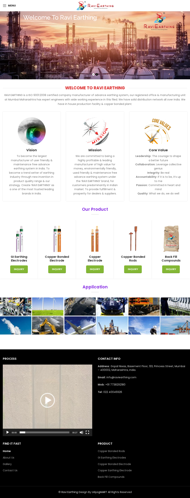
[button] (47, 400)
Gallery (7, 464)
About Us (8, 457)
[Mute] (81, 434)
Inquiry (19, 269)
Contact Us (10, 470)
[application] (47, 400)
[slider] (44, 432)
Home (7, 451)
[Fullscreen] (87, 434)
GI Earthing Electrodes (112, 457)
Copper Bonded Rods (111, 451)
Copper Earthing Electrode (115, 470)
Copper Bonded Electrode (114, 464)
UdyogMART (99, 492)
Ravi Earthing (70, 492)
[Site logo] (95, 5)
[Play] (7, 434)
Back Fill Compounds (111, 477)
